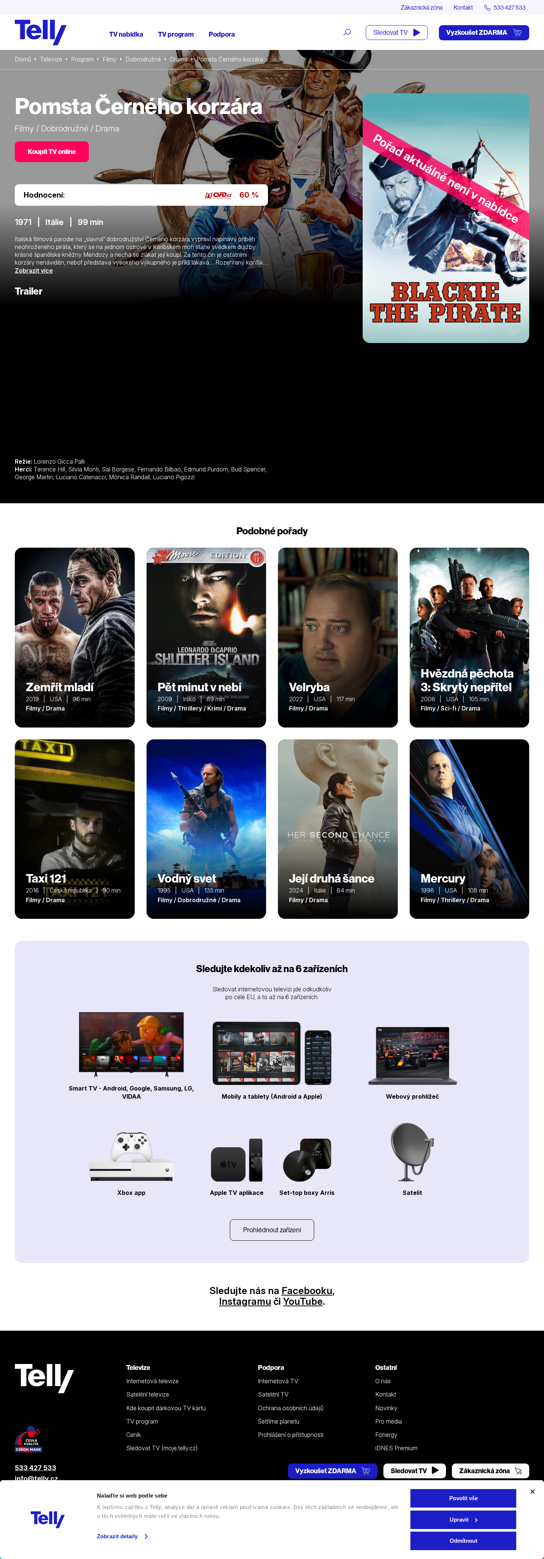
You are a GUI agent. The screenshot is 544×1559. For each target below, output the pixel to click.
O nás (383, 1381)
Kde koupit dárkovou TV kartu (166, 1408)
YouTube (303, 1301)
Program (82, 59)
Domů (23, 59)
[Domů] (41, 33)
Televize (51, 59)
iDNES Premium (396, 1448)
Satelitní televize (147, 1394)
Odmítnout (463, 1541)
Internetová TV (278, 1381)
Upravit (459, 1519)
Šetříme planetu (278, 1421)
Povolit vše (463, 1498)
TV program (176, 34)
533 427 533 (35, 1468)
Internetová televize (152, 1381)
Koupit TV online (52, 151)
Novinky (386, 1408)
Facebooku (307, 1290)
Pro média (388, 1421)
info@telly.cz (36, 1478)
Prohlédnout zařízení (272, 1230)
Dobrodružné (143, 59)
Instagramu (245, 1301)
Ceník (133, 1434)
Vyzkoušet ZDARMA (477, 32)
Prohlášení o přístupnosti (290, 1434)
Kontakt (463, 7)
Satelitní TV (273, 1394)
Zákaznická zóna (422, 7)
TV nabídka (126, 34)
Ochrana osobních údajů (290, 1408)
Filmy (110, 59)
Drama (179, 59)
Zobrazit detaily (117, 1536)
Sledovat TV (391, 32)
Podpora (222, 34)
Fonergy (386, 1434)
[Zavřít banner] (532, 1491)
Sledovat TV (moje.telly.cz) (162, 1448)
